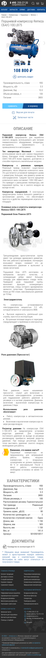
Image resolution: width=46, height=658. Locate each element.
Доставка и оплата (7, 577)
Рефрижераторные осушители (10, 593)
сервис (22, 10)
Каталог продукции (7, 574)
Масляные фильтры (30, 596)
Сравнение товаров (7, 585)
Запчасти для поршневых (9, 614)
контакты (41, 10)
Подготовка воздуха (8, 590)
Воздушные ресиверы (8, 598)
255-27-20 (19, 2)
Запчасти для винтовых (8, 617)
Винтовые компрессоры (31, 577)
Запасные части (6, 612)
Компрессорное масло (31, 604)
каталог (4, 10)
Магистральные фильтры (9, 601)
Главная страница (8, 571)
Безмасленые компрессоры (32, 582)
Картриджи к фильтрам (8, 604)
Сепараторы (28, 598)
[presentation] (1, 42)
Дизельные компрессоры (32, 579)
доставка (31, 10)
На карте (29, 622)
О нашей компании (7, 579)
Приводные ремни (30, 601)
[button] (17, 63)
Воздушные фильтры (30, 593)
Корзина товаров (6, 582)
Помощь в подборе (7, 620)
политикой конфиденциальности (32, 648)
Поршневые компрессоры (32, 574)
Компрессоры (29, 571)
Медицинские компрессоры (32, 585)
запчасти (13, 10)
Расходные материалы (32, 590)
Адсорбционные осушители (9, 596)
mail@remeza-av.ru (19, 5)
